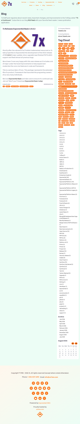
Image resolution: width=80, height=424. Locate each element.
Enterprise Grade (71, 58)
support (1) (62, 313)
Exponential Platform (65, 66)
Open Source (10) (64, 231)
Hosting (40, 2)
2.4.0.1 (66, 43)
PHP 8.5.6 (61, 98)
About (30, 5)
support (60, 127)
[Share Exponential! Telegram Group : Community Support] (44, 388)
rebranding (67, 125)
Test (73, 112)
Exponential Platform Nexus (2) (68, 194)
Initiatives (61, 83)
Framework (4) (63, 199)
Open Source (64, 96)
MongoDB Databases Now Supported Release (68, 86)
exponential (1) (63, 288)
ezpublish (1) (62, 295)
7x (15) (61, 153)
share (72, 125)
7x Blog (72, 48)
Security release (68, 105)
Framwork (61, 79)
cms (60, 118)
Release (8, 86)
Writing (71, 116)
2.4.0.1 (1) (61, 135)
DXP (65, 53)
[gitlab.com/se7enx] (35, 388)
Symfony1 (61, 112)
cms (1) (61, 284)
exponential (71, 118)
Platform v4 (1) (63, 242)
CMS (60, 53)
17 (59, 353)
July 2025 (62, 337)
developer (65, 118)
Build (67, 51)
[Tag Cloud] (35, 398)
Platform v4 (61, 100)
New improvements (70, 93)
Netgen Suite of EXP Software (66, 90)
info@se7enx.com (51, 377)
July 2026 (62, 319)
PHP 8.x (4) (62, 238)
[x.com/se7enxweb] (33, 393)
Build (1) (61, 159)
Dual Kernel (61, 58)
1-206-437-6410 (33, 377)
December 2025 (63, 332)
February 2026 (63, 328)
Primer (72, 100)
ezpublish (72, 120)
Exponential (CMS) (44, 403)
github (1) (62, 299)
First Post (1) (63, 196)
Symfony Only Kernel (71, 110)
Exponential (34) (64, 177)
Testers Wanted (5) (64, 273)
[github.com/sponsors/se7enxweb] (33, 383)
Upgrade (72, 114)
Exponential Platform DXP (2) (67, 188)
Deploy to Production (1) (66, 168)
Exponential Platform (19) (66, 182)
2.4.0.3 (60, 45)
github (63, 122)
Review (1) (62, 253)
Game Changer (15, 86)
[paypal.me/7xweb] (42, 383)
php (67, 122)
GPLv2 (60, 81)
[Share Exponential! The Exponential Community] (48, 388)
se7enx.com (40, 409)
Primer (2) (62, 246)
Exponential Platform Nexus (65, 74)
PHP (72, 96)
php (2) (61, 302)
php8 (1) (61, 304)
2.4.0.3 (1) (62, 140)
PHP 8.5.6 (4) (62, 235)
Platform (74, 98)
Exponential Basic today (33, 81)
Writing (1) (62, 282)
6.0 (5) (61, 148)
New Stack (61, 93)
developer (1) (63, 286)
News (37, 5)
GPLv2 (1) (62, 205)
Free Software (70, 79)
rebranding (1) (63, 308)
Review (60, 105)
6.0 (60, 48)
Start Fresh (67, 107)
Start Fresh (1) (63, 260)
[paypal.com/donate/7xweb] (46, 383)
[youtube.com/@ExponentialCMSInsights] (40, 388)
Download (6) (63, 170)
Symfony (61, 110)
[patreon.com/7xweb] (37, 383)
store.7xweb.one (64, 36)
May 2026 (62, 321)
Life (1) (61, 214)
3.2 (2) (61, 144)
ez (59, 120)
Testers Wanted (63, 114)
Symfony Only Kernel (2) (66, 264)
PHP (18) (61, 233)
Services (23, 2)
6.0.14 (63, 48)
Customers (49, 5)
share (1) (61, 310)
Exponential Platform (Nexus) (66, 68)
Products (32, 2)
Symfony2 (67, 112)
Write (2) (61, 277)
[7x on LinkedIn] (42, 393)
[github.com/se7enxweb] (31, 388)
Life (73, 83)
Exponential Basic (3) (65, 179)
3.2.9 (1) (61, 146)
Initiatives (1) (63, 210)
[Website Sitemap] (40, 398)
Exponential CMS (50, 2)
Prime (67, 100)
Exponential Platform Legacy (67, 72)
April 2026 (62, 323)
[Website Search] (44, 398)
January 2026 (63, 330)
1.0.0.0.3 (61, 43)
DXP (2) (61, 166)
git (59, 122)
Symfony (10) (63, 262)
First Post (61, 76)
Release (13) (62, 251)
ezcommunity (65, 120)
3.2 (69, 45)
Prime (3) (62, 244)
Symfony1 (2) (63, 266)
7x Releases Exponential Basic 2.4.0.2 (19, 29)
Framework (68, 77)
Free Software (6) (64, 203)
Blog (43, 5)
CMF (71, 51)
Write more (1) (63, 280)
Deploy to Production (63, 55)
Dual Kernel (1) (63, 173)
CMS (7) (61, 164)
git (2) (61, 297)
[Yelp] (46, 393)
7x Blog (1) (62, 155)
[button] (77, 4)
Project (61, 103)
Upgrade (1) (62, 275)
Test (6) (61, 271)
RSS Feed (31, 20)
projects (61, 125)
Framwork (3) (63, 201)
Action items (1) (63, 157)
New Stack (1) (63, 227)
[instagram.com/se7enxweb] (37, 393)
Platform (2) (62, 240)
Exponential (63, 61)
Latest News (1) (63, 212)
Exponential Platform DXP (65, 70)
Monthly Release (62, 88)
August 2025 (63, 334)
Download (73, 56)
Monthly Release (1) (64, 220)
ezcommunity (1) (64, 293)
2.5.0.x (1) (61, 142)
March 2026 (62, 326)
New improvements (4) (66, 229)
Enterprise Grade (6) (65, 175)
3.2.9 (73, 45)
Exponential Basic (15, 79)
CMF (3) (61, 162)
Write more (65, 116)
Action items (62, 51)
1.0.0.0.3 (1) (62, 133)
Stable (61, 108)
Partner (60, 2)
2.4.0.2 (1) (62, 137)
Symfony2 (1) (63, 269)
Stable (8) (62, 257)
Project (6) (62, 249)
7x (37, 9)
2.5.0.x (65, 45)
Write (60, 116)
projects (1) (62, 306)
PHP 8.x (68, 98)
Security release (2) (65, 255)
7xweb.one (62, 31)
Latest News (68, 83)
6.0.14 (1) (61, 151)
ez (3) (61, 291)
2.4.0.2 (9, 55)
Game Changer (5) (64, 207)
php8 (71, 122)
